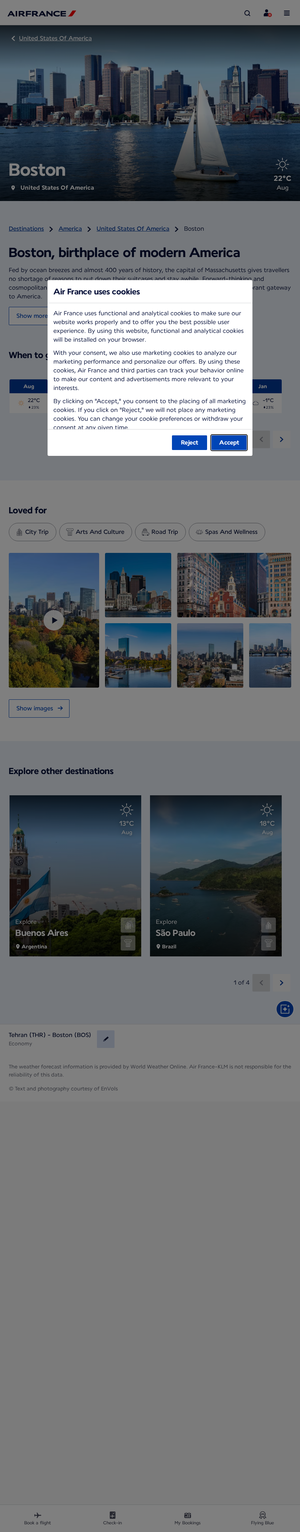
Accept (229, 442)
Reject (189, 442)
